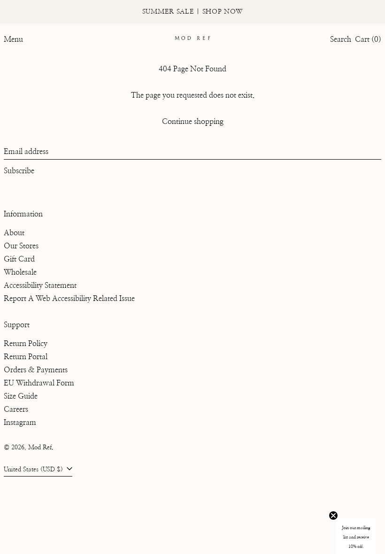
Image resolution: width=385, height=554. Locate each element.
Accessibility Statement (40, 285)
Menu (13, 39)
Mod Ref (40, 448)
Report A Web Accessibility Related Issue (69, 298)
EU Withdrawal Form (39, 383)
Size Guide (21, 396)
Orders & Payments (36, 370)
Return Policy (25, 343)
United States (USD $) (34, 470)
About (14, 233)
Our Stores (21, 246)
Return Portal (25, 357)
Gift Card (19, 259)
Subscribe (19, 171)
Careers (16, 409)
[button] (340, 39)
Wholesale (20, 272)
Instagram (20, 422)
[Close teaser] (333, 515)
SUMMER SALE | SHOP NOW (192, 11)
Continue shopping (192, 121)
